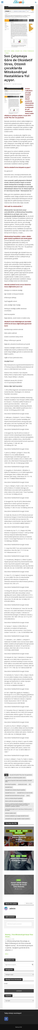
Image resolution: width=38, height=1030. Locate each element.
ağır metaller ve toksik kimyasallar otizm (15, 777)
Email (5, 983)
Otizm (25, 51)
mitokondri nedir (22, 784)
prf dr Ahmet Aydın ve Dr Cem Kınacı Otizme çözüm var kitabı (18, 809)
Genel (12, 51)
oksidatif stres (8, 787)
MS (21, 51)
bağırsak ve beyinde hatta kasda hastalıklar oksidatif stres (18, 781)
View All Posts (29, 903)
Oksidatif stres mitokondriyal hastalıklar (15, 790)
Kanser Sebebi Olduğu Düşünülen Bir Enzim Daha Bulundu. (19, 885)
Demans (25, 830)
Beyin (19, 830)
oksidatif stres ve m (10, 793)
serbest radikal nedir (10, 813)
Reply (6, 954)
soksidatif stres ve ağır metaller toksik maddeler (17, 818)
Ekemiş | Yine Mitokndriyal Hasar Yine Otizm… (19, 936)
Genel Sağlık (18, 832)
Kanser (17, 51)
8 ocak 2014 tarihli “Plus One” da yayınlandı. (21, 775)
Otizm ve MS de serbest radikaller (14, 801)
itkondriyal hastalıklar (10, 784)
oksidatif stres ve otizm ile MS (24, 793)
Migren (24, 856)
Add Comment (18, 84)
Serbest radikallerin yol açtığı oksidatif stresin (16, 816)
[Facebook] (6, 1019)
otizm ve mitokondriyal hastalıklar (13, 798)
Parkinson (31, 51)
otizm (28, 795)
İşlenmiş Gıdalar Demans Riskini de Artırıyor (19, 837)
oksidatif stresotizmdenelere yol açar (14, 795)
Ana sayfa (7, 51)
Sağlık (7, 53)
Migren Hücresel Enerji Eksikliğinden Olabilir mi (19, 860)
